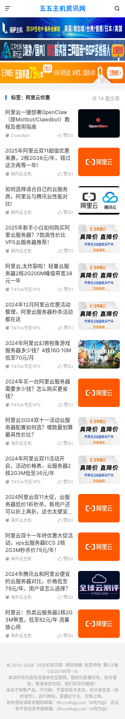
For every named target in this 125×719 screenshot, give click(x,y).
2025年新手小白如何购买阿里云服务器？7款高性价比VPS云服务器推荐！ (37, 234)
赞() (65, 135)
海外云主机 (18, 443)
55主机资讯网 (49, 665)
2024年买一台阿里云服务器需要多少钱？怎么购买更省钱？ (37, 388)
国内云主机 (18, 173)
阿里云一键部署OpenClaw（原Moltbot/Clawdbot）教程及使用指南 (37, 119)
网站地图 (74, 665)
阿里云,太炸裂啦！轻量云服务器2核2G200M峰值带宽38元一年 (38, 273)
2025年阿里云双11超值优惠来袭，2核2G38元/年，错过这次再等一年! (37, 157)
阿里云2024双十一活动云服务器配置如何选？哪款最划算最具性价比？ (39, 427)
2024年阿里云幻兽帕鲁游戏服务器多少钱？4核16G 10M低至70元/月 (38, 350)
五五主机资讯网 (63, 8)
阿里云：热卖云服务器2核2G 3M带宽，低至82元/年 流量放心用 (39, 619)
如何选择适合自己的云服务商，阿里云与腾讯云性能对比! (36, 196)
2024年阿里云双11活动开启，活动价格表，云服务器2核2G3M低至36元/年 (38, 465)
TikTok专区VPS (23, 289)
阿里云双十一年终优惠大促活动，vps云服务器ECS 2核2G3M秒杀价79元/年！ (39, 542)
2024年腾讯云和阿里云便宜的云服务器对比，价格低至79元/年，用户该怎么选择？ (37, 581)
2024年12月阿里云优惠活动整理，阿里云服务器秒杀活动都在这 (39, 311)
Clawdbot (17, 135)
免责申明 (92, 665)
